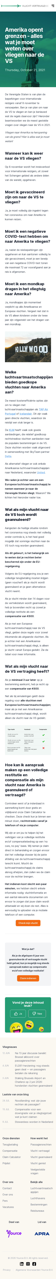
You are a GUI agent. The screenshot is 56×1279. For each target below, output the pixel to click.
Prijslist (6, 1163)
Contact (7, 1188)
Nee (39, 1013)
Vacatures (8, 1207)
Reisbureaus (37, 1210)
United (41, 472)
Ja (20, 1013)
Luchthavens (37, 1198)
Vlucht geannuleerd (41, 1157)
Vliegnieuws (9, 1046)
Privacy (7, 1270)
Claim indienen (28, 978)
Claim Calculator (11, 1157)
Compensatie (9, 1150)
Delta (8, 456)
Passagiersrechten (40, 1144)
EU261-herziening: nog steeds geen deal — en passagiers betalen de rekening (32, 1069)
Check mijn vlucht (28, 923)
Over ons (7, 1194)
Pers (5, 1200)
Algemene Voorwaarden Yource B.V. (34, 1270)
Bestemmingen (38, 1204)
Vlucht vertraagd (40, 1150)
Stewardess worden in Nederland (34, 1121)
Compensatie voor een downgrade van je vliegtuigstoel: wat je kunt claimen (33, 1113)
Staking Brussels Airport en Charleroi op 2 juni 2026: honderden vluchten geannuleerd (33, 1082)
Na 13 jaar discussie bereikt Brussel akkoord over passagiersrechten (30, 1057)
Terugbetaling (10, 1144)
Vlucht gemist (38, 1163)
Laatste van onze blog (15, 1094)
